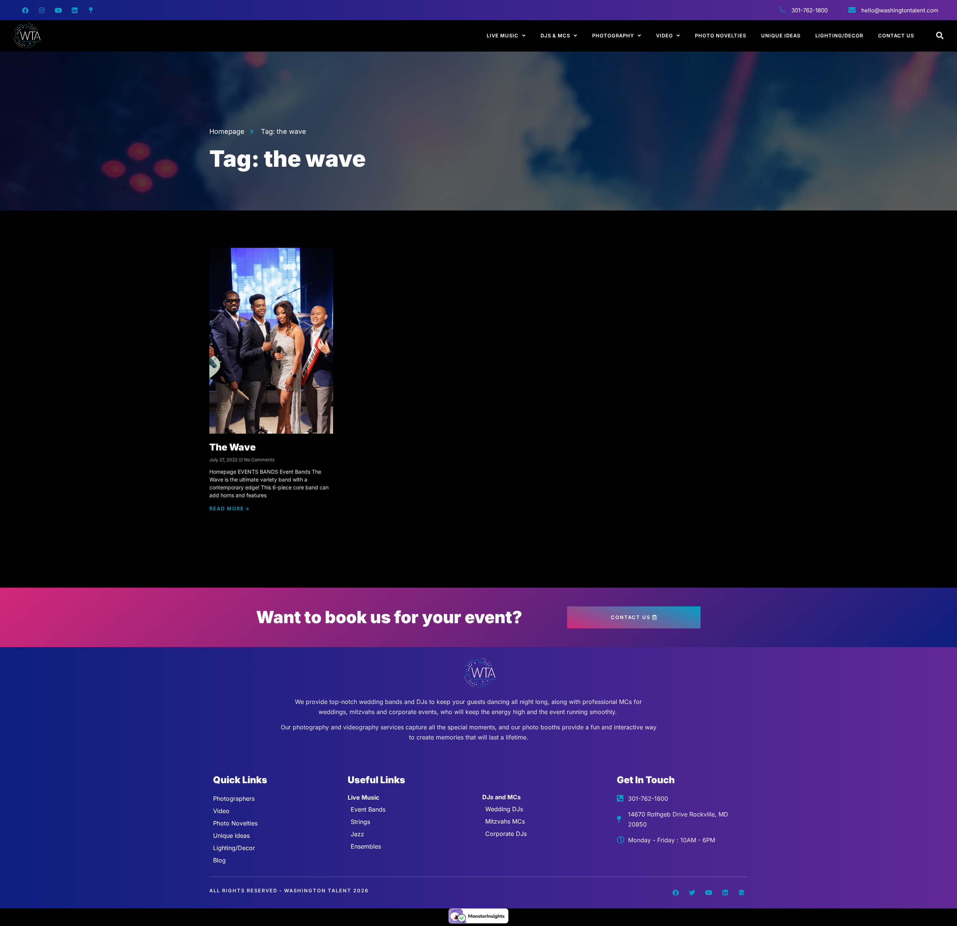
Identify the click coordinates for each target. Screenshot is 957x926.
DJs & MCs (555, 36)
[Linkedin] (74, 10)
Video (664, 36)
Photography (613, 36)
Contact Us (896, 36)
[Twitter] (692, 892)
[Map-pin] (90, 10)
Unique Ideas (780, 36)
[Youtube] (58, 10)
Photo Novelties (720, 36)
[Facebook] (25, 10)
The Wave (232, 447)
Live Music (502, 36)
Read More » (229, 508)
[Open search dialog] (940, 35)
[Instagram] (41, 10)
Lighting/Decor (839, 36)
